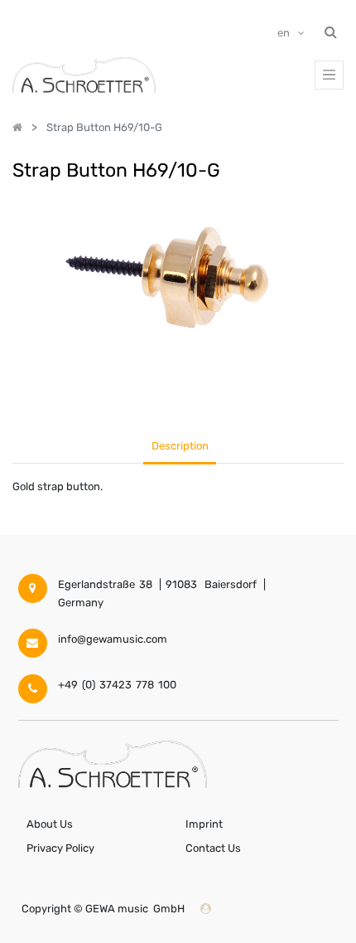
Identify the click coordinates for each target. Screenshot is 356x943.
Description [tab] (180, 446)
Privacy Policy (60, 848)
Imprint (204, 824)
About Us (49, 824)
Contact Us (213, 848)
